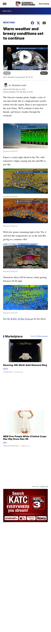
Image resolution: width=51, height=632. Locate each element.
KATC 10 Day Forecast (22, 318)
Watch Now (43, 4)
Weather (9, 22)
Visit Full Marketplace (39, 336)
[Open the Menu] (4, 4)
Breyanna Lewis (19, 85)
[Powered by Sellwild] (44, 486)
